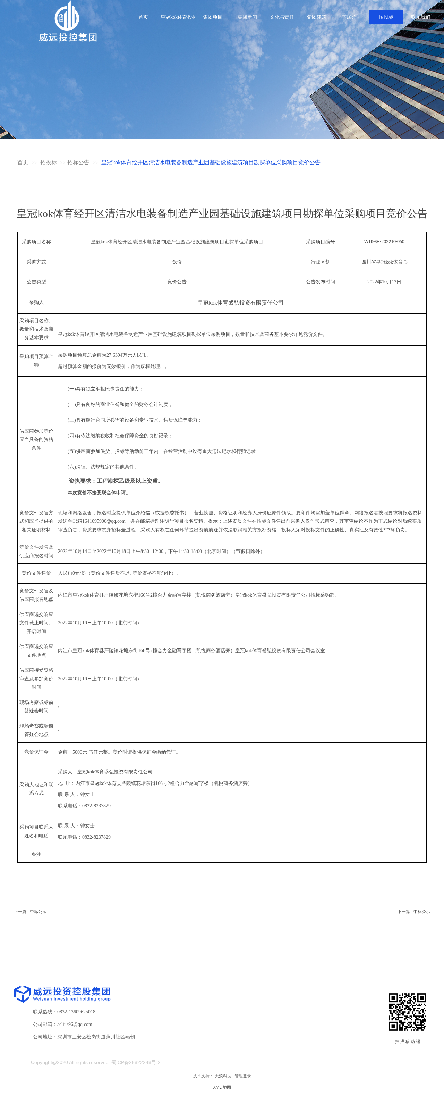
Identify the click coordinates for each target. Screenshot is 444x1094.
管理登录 (242, 1076)
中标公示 (38, 911)
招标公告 (78, 162)
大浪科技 (223, 1076)
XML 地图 (222, 1087)
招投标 (49, 162)
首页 (22, 162)
